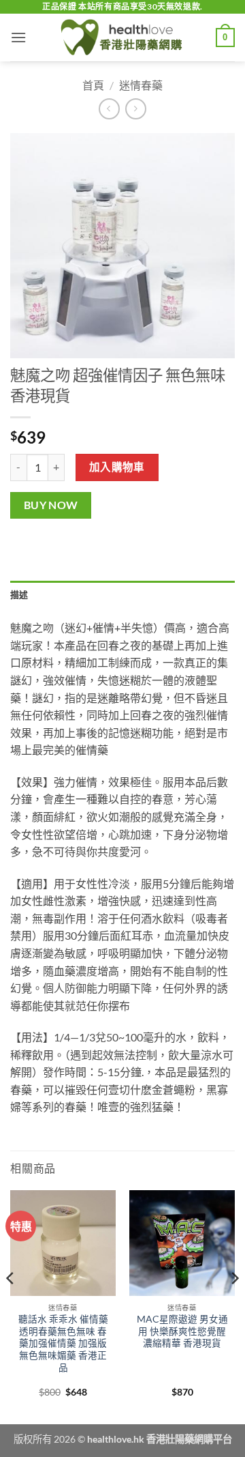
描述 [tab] (19, 594)
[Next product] (109, 108)
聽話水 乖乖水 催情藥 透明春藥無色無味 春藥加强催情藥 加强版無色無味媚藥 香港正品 (63, 1343)
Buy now (51, 505)
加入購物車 (117, 467)
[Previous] (11, 1306)
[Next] (234, 1306)
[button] (18, 37)
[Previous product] (135, 108)
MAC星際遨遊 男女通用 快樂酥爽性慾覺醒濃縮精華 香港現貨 (182, 1331)
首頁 (93, 84)
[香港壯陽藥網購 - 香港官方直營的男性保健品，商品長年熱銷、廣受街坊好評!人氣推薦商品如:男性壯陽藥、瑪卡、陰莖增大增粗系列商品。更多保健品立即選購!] (122, 37)
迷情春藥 (141, 84)
